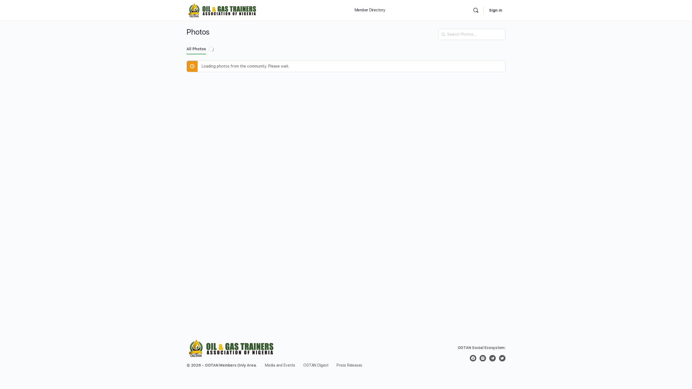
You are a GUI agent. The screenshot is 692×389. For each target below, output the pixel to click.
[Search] (443, 31)
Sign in (495, 10)
